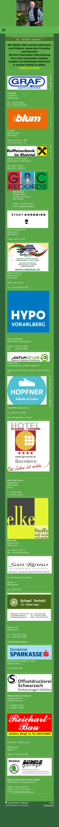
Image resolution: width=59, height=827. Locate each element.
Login (51, 803)
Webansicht (49, 805)
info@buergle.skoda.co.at (23, 792)
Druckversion (14, 803)
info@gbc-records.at (26, 206)
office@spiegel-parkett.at (17, 642)
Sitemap (24, 803)
